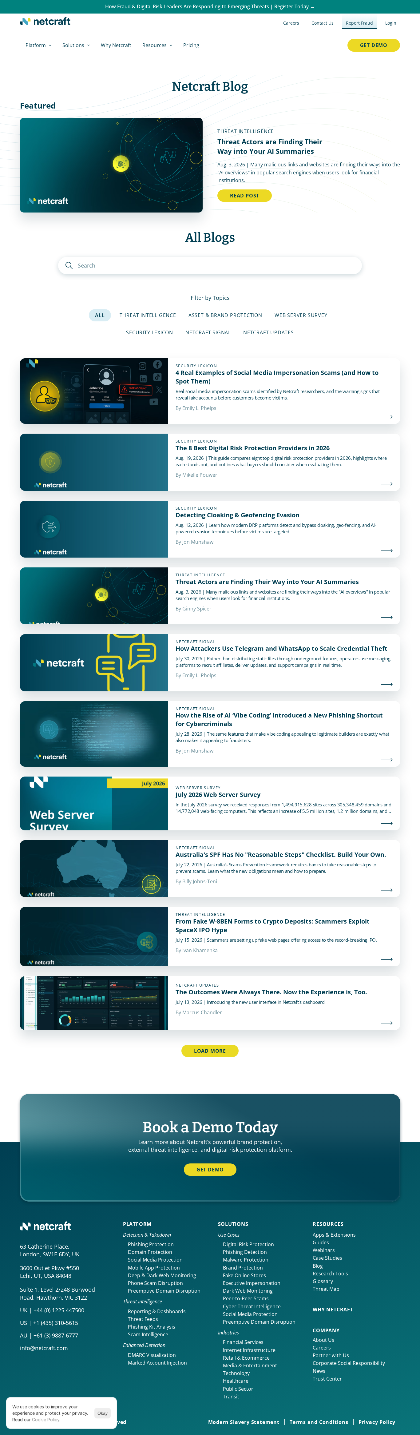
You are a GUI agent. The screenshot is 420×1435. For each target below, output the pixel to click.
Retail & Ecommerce (246, 1357)
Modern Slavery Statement (243, 1422)
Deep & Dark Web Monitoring (162, 1275)
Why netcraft (333, 1309)
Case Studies (327, 1257)
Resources (328, 1224)
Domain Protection (150, 1252)
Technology (236, 1373)
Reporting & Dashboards (157, 1311)
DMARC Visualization (152, 1355)
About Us (323, 1340)
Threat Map (326, 1289)
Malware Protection (245, 1259)
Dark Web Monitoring (248, 1290)
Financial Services (243, 1342)
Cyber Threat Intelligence (252, 1306)
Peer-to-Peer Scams (246, 1298)
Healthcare (235, 1380)
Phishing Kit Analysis (151, 1326)
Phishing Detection (245, 1252)
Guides (321, 1242)
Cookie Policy (45, 1419)
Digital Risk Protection (248, 1244)
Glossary (323, 1281)
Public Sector (238, 1388)
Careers (322, 1347)
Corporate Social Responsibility (349, 1363)
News (319, 1371)
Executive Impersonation (251, 1283)
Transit (231, 1396)
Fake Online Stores (244, 1275)
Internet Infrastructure (249, 1350)
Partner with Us (331, 1355)
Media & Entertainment (250, 1365)
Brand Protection (243, 1267)
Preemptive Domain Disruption (164, 1290)
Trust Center (327, 1378)
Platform (137, 1224)
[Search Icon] (210, 265)
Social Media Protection (155, 1259)
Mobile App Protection (154, 1267)
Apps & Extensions (334, 1234)
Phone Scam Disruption (155, 1283)
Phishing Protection (151, 1244)
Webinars (324, 1250)
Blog (318, 1265)
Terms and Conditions (319, 1422)
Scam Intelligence (148, 1334)
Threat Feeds (143, 1319)
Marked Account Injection (157, 1362)
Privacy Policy (377, 1422)
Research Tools (330, 1273)
